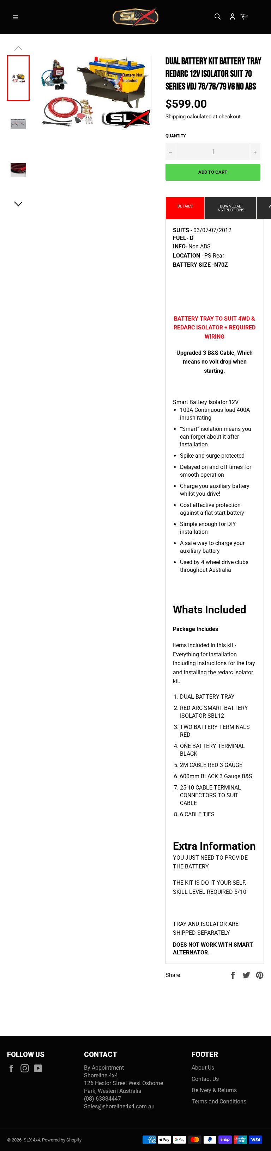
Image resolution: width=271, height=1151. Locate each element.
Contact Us (205, 1079)
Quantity (175, 136)
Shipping (175, 116)
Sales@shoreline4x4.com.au (119, 1106)
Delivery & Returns (214, 1090)
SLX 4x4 (32, 1140)
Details (185, 206)
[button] (18, 204)
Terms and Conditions (219, 1101)
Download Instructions (231, 208)
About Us (203, 1067)
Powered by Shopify (62, 1140)
